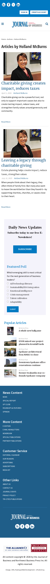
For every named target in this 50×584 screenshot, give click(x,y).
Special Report (9, 401)
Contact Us (7, 488)
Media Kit (6, 470)
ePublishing (40, 570)
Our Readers (8, 459)
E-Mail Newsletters (11, 429)
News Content (12, 393)
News (5, 397)
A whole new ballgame (30, 330)
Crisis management (19, 294)
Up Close (6, 404)
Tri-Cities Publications (12, 499)
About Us (6, 484)
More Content (12, 422)
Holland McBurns (20, 39)
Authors (10, 39)
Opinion (6, 412)
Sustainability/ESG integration (24, 287)
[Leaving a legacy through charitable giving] (22, 143)
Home (3, 39)
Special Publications (11, 437)
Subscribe (25, 249)
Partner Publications (12, 441)
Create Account (39, 12)
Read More (5, 122)
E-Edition (7, 426)
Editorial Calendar (11, 455)
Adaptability (16, 302)
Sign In (24, 12)
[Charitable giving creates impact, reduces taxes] (22, 66)
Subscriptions (9, 466)
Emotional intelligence (21, 291)
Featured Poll (17, 267)
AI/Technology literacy (21, 283)
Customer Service (15, 451)
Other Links (11, 480)
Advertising (8, 462)
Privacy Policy (9, 495)
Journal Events (9, 492)
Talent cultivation (18, 298)
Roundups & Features (12, 408)
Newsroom (7, 433)
